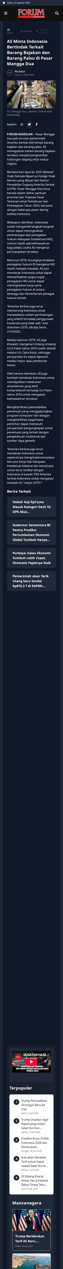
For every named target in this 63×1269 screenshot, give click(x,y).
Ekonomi (27, 31)
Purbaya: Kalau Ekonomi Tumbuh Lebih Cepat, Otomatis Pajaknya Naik (32, 558)
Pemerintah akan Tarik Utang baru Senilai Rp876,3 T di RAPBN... (31, 581)
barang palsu (32, 147)
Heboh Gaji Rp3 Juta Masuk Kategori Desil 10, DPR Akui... (32, 507)
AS (38, 340)
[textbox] (31, 308)
